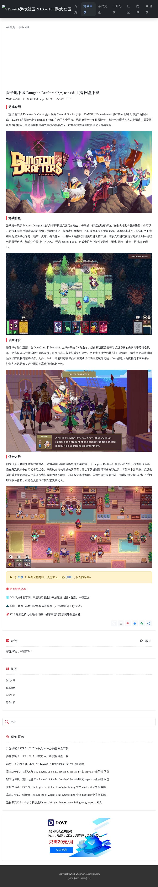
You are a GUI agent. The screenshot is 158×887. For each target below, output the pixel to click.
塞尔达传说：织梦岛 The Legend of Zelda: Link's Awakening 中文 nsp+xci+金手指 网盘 (56, 787)
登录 (148, 9)
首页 (75, 9)
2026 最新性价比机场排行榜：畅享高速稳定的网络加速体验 (45, 614)
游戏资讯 (102, 9)
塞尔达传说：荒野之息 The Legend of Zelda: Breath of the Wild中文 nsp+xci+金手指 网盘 (57, 771)
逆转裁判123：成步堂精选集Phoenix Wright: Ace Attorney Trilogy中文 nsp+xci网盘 (54, 802)
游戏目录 (88, 9)
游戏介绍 (10, 680)
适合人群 (10, 702)
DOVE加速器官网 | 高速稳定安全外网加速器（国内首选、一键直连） (51, 597)
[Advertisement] (79, 61)
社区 (128, 9)
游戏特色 (10, 687)
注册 (69, 577)
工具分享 (117, 9)
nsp (42, 99)
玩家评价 (10, 695)
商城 (137, 9)
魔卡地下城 (32, 99)
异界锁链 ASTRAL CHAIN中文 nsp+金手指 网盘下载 (37, 748)
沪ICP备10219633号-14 (79, 878)
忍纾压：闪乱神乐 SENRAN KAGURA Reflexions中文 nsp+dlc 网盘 (45, 763)
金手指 (49, 99)
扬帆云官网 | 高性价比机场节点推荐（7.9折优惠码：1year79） (46, 606)
